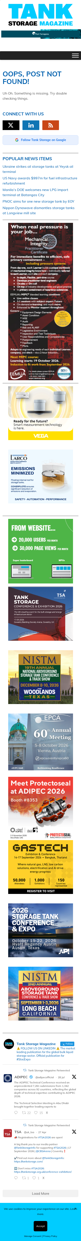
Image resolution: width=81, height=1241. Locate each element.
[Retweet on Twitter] (24, 1070)
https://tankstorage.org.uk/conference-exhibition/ (42, 1171)
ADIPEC (21, 1077)
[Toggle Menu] (75, 56)
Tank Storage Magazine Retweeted (49, 1070)
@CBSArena (43, 1151)
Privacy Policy (50, 1236)
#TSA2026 (44, 1137)
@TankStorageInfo (25, 1147)
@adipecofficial (44, 1077)
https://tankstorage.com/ (28, 1161)
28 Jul (61, 1077)
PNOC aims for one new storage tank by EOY (38, 201)
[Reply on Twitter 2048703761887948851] (17, 1178)
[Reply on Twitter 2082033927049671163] (17, 1113)
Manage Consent (32, 1236)
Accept (40, 1226)
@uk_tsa (29, 1132)
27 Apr (42, 1132)
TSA (17, 1132)
